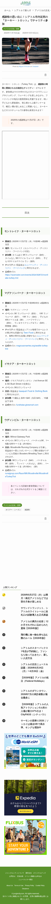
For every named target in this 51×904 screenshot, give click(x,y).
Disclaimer (25, 888)
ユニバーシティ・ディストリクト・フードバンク (27, 337)
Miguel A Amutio (24, 66)
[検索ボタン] (47, 3)
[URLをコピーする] (45, 75)
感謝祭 (27, 509)
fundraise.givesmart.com (27, 404)
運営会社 (29, 873)
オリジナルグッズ (39, 873)
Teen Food (28, 332)
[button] (5, 75)
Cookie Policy (40, 885)
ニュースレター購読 (26, 879)
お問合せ (12, 876)
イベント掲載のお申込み (33, 876)
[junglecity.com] (25, 3)
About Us (10, 885)
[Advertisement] (25, 555)
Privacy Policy (29, 885)
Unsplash (35, 66)
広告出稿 (20, 876)
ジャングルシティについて (14, 873)
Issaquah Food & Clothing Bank (33, 390)
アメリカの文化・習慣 (11, 29)
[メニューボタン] (3, 3)
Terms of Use (18, 885)
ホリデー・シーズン (13, 509)
